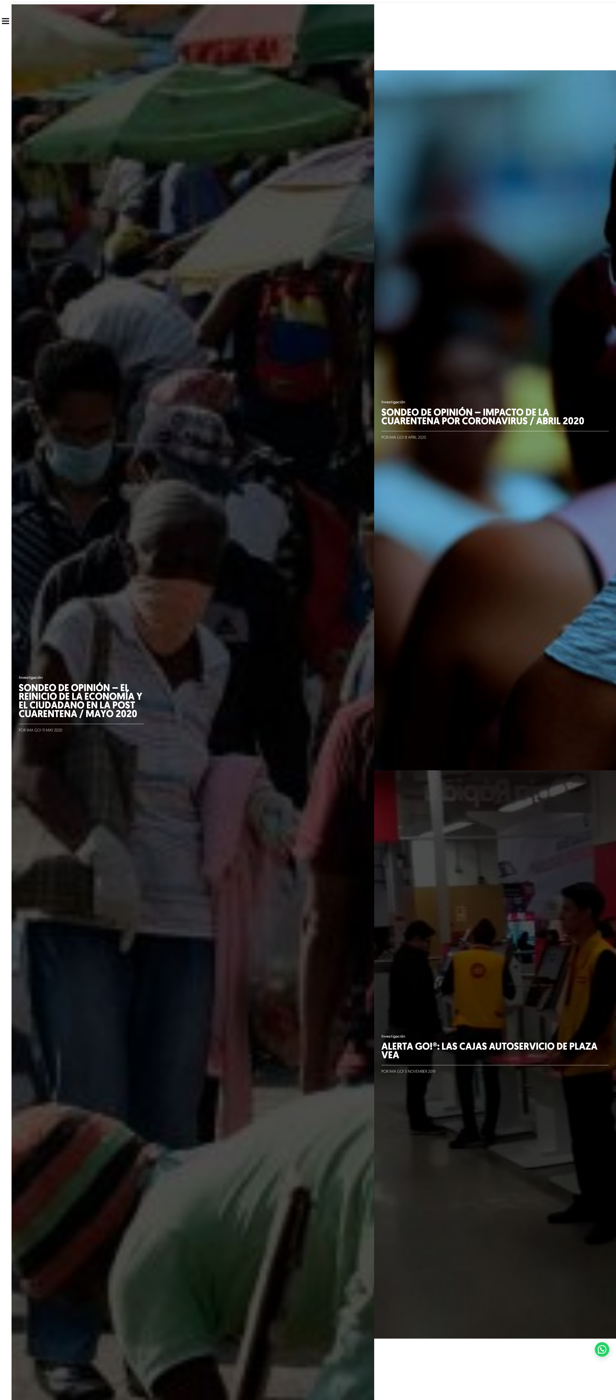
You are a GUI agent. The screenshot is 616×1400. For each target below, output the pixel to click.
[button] (602, 1349)
